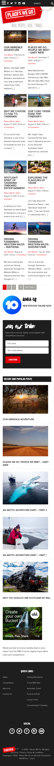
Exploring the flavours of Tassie (38, 180)
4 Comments (41, 255)
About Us (6, 688)
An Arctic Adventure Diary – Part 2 (25, 510)
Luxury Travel (32, 700)
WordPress (23, 758)
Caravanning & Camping (37, 705)
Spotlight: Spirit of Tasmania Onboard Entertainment (14, 183)
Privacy (23, 752)
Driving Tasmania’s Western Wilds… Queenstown (39, 243)
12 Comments (33, 127)
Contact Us (7, 694)
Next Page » (30, 287)
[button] (3, 2)
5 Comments (9, 127)
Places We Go (27, 15)
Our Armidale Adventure (13, 49)
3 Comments (21, 255)
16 (21, 287)
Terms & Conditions (35, 752)
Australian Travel (34, 688)
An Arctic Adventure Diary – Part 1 (25, 555)
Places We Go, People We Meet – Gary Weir (39, 50)
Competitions (8, 683)
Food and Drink (33, 694)
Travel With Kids (33, 683)
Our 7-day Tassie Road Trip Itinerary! (39, 114)
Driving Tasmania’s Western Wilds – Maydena (14, 243)
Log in (32, 758)
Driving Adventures (35, 677)
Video (5, 677)
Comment (8, 199)
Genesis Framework (42, 755)
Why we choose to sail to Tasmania (15, 114)
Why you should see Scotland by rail (26, 598)
